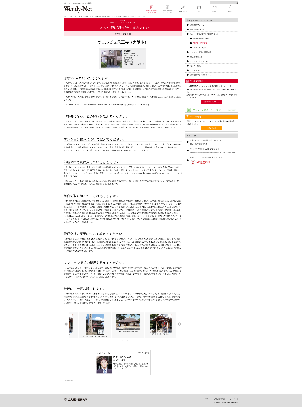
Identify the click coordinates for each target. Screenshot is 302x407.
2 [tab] (122, 340)
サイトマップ (234, 399)
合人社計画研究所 (206, 142)
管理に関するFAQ (197, 25)
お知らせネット (213, 150)
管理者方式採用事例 (201, 39)
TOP (65, 16)
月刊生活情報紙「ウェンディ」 (167, 11)
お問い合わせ (212, 128)
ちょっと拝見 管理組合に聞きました (102, 16)
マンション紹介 (199, 48)
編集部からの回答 (197, 29)
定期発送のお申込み (211, 102)
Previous (66, 324)
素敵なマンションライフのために (151, 11)
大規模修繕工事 (196, 57)
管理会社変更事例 (121, 16)
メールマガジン (196, 70)
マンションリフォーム (199, 61)
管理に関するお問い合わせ (200, 75)
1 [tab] (118, 340)
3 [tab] (127, 340)
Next (179, 324)
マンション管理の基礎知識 (200, 52)
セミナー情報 (195, 66)
